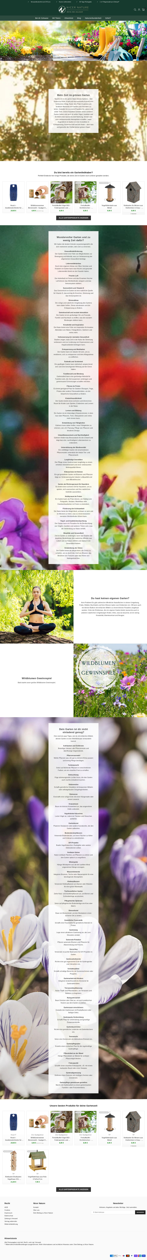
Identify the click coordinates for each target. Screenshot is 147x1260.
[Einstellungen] (139, 9)
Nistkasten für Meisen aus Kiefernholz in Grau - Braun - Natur (133, 207)
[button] (143, 9)
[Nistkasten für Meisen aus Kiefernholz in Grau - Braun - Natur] (133, 192)
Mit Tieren (56, 18)
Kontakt (35, 1207)
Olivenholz (68, 18)
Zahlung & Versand (10, 1218)
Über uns (36, 1210)
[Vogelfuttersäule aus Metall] (109, 192)
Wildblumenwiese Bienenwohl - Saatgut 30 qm (37, 207)
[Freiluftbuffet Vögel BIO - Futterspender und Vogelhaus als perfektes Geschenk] (61, 192)
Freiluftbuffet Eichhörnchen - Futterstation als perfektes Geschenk (85, 207)
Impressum (8, 1213)
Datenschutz (8, 1216)
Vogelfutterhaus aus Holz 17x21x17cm (37, 1178)
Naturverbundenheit (93, 18)
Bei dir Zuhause (41, 18)
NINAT (108, 18)
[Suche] (135, 9)
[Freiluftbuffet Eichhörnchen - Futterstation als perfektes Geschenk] (85, 192)
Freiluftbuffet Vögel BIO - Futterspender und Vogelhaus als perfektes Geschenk (61, 207)
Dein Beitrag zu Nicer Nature (43, 1213)
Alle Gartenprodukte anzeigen (73, 218)
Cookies (7, 1210)
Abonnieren (140, 1212)
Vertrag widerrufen (10, 1221)
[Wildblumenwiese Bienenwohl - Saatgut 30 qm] (37, 192)
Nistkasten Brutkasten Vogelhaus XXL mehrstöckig (13, 1178)
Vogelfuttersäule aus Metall (109, 207)
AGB (6, 1207)
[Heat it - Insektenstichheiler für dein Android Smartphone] (13, 192)
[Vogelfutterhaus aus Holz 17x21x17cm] (37, 1161)
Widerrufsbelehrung (11, 1224)
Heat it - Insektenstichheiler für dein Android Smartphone (13, 207)
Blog (79, 18)
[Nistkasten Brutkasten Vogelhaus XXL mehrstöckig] (13, 1161)
